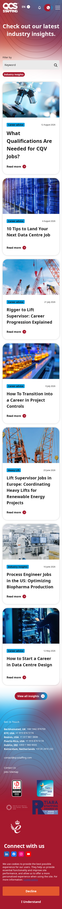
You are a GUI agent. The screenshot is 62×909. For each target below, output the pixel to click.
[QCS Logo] (11, 8)
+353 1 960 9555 (28, 744)
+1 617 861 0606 (29, 736)
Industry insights (13, 74)
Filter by (7, 57)
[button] (39, 7)
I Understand (31, 902)
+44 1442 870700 (36, 729)
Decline (31, 891)
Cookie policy (30, 879)
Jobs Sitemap (11, 771)
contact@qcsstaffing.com (18, 757)
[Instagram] (21, 854)
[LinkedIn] (6, 854)
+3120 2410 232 (44, 748)
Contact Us (10, 767)
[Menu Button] (57, 7)
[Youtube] (28, 854)
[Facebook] (14, 854)
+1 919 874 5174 (25, 733)
